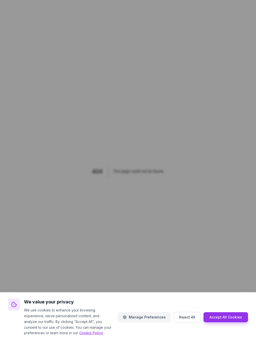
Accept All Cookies (226, 317)
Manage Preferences (147, 317)
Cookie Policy (91, 333)
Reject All (187, 317)
